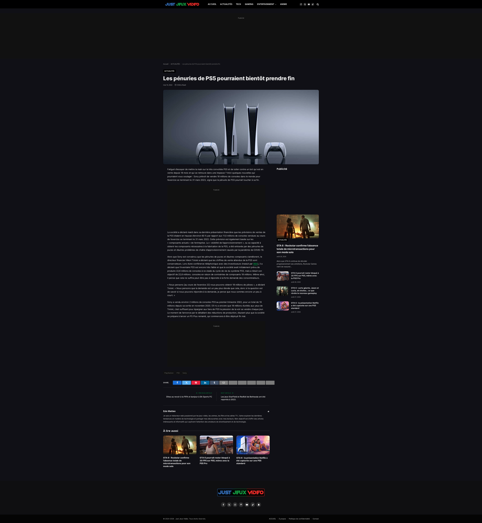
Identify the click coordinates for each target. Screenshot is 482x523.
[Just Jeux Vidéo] (182, 4)
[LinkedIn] (154, 188)
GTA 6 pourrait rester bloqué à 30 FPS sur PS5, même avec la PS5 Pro (215, 460)
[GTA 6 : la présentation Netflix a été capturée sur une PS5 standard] (253, 445)
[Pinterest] (154, 195)
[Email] (154, 201)
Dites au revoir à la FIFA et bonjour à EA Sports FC (189, 397)
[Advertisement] (241, 37)
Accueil (165, 64)
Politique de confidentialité (299, 519)
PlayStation (168, 373)
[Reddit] (154, 220)
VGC (255, 264)
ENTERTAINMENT (265, 4)
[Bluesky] (154, 208)
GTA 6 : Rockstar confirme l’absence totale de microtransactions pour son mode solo (176, 461)
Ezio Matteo (169, 411)
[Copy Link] (154, 233)
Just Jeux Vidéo (181, 519)
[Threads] (154, 227)
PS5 (178, 373)
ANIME (283, 4)
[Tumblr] (154, 214)
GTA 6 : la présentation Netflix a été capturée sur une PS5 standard (251, 461)
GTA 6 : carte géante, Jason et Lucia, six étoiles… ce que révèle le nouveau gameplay (305, 290)
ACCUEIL (212, 4)
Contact (316, 519)
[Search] (317, 4)
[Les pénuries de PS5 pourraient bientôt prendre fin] (241, 127)
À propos (282, 519)
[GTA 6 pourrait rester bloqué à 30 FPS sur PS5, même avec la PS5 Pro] (216, 445)
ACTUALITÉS (226, 4)
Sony (185, 373)
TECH (238, 4)
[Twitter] (154, 182)
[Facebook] (154, 175)
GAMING (249, 4)
